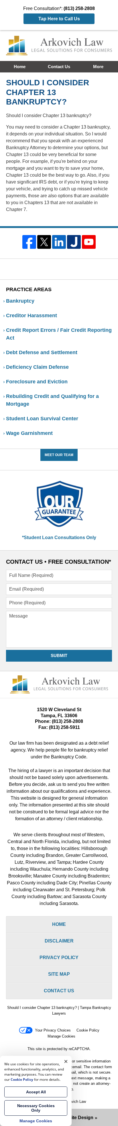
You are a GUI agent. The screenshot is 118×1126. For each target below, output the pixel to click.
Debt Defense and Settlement (41, 352)
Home (19, 66)
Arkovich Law (75, 1101)
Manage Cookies (61, 1036)
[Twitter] (44, 242)
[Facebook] (29, 242)
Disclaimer (59, 940)
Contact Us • (58, 562)
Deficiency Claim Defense (37, 367)
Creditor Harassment (31, 315)
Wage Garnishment (29, 433)
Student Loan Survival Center (42, 418)
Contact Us (59, 66)
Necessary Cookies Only (36, 1108)
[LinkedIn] (59, 242)
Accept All (36, 1092)
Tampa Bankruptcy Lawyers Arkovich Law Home (59, 45)
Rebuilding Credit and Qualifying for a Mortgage (52, 400)
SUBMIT (59, 655)
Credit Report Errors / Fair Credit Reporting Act (59, 334)
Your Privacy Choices (53, 1030)
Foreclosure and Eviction (37, 381)
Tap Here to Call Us (59, 18)
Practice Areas (29, 289)
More (98, 66)
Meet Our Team (59, 455)
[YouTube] (89, 242)
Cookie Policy (87, 1030)
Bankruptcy (20, 301)
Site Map (59, 974)
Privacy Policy (59, 957)
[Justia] (74, 242)
